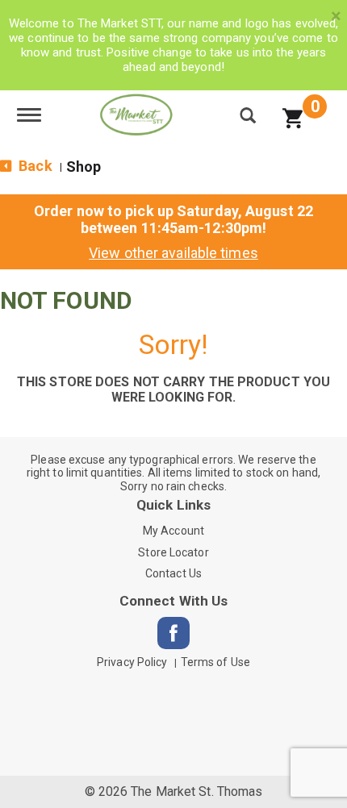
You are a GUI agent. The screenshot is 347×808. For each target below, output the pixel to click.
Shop (83, 166)
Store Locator (173, 552)
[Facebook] (173, 633)
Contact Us (173, 573)
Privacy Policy (132, 662)
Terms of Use (215, 662)
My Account (173, 530)
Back (33, 165)
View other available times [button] (173, 252)
